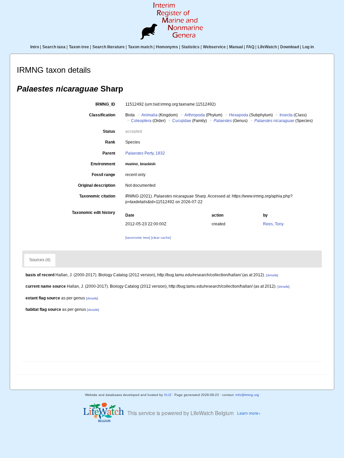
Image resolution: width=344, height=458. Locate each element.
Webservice (214, 47)
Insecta (286, 115)
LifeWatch (267, 47)
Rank (110, 142)
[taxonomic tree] (138, 237)
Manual (236, 47)
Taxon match (140, 47)
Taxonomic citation (97, 196)
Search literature (108, 47)
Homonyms (167, 47)
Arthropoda (194, 115)
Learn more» (249, 413)
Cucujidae (181, 120)
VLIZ (167, 395)
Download (289, 47)
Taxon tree (79, 47)
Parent (108, 153)
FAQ (250, 47)
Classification (102, 115)
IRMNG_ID (105, 104)
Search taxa (54, 47)
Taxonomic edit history (93, 212)
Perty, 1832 (145, 153)
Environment (103, 164)
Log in (308, 47)
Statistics (190, 47)
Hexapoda (238, 115)
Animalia (149, 115)
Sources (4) (39, 259)
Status (109, 131)
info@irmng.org (247, 395)
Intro (34, 47)
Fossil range (103, 174)
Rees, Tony (273, 224)
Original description (96, 185)
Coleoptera (141, 120)
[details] (272, 275)
